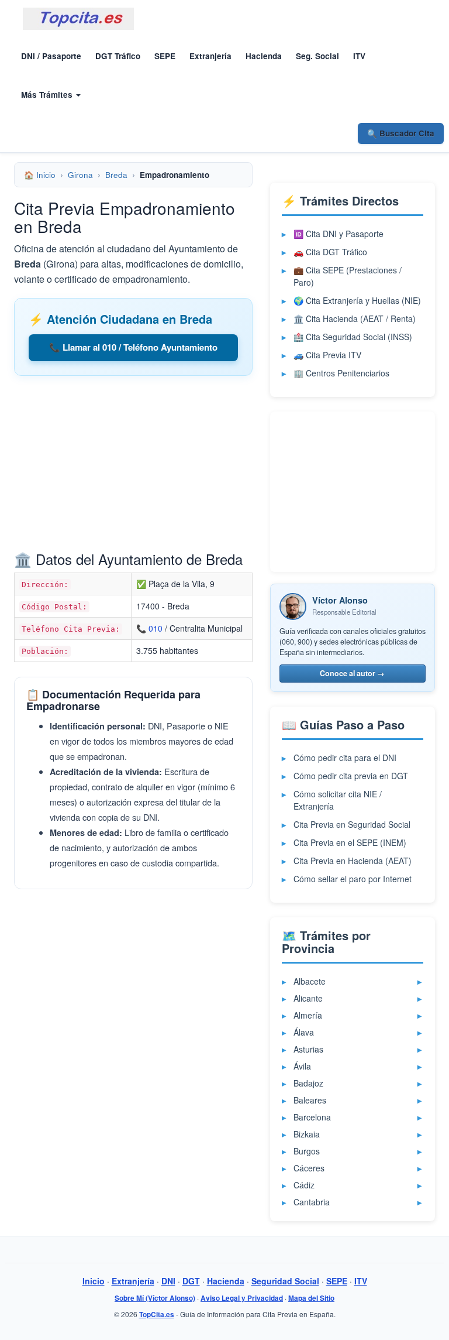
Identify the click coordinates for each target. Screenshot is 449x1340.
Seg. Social (317, 55)
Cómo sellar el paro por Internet (352, 879)
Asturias (308, 1049)
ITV (359, 55)
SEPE (164, 55)
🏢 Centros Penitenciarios (341, 373)
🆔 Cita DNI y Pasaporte (338, 233)
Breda (116, 174)
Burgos (306, 1151)
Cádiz (304, 1185)
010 (155, 628)
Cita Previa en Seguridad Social (351, 824)
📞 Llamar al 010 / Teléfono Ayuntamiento (133, 347)
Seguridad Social (285, 1281)
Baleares (309, 1100)
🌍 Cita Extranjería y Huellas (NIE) (357, 300)
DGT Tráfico (117, 55)
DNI (168, 1281)
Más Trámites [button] (48, 94)
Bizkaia (306, 1134)
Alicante (308, 998)
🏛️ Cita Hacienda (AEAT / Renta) (354, 318)
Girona (80, 174)
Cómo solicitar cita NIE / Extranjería (337, 800)
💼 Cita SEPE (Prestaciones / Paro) (347, 276)
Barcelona (312, 1117)
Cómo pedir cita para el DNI (344, 757)
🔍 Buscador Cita (400, 133)
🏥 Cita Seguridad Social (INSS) (352, 336)
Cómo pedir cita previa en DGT (350, 776)
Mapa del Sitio (311, 1298)
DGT (191, 1281)
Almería (307, 1015)
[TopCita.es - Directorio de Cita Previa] (78, 18)
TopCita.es (156, 1315)
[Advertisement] (133, 466)
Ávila (302, 1066)
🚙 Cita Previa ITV (327, 355)
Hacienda (264, 55)
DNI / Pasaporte (51, 55)
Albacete (309, 981)
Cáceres (308, 1168)
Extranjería (210, 55)
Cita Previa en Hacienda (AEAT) (352, 860)
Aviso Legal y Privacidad (242, 1298)
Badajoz (308, 1083)
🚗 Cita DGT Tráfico (330, 252)
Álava (303, 1032)
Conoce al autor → (352, 673)
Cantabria (311, 1202)
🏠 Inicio (40, 174)
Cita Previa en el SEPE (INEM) (349, 842)
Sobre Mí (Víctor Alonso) (155, 1298)
